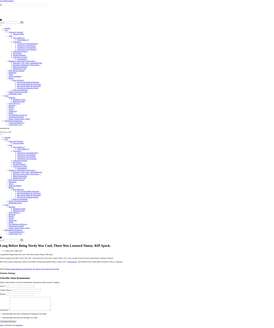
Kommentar (4, 310)
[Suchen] (1, 20)
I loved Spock (72, 262)
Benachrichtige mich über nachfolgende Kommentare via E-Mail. (25, 314)
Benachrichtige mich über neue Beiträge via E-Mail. (20, 318)
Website (2, 294)
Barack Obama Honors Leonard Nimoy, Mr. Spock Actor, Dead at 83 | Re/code (32, 269)
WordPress (19, 325)
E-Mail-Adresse (6, 290)
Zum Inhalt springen (7, 1)
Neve (2, 325)
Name (2, 286)
